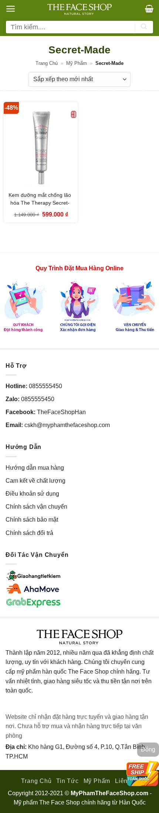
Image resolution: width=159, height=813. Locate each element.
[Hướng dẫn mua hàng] (79, 306)
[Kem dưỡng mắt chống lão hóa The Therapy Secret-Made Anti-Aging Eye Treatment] (41, 146)
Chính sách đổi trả (29, 533)
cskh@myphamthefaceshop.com (67, 425)
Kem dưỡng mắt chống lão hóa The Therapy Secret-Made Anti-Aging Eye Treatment (40, 206)
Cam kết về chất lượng (35, 480)
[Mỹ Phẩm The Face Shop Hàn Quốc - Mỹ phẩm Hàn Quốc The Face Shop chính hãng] (79, 9)
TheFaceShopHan (61, 412)
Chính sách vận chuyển (36, 506)
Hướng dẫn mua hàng (35, 468)
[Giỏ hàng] (149, 8)
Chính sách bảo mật (32, 519)
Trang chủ (46, 63)
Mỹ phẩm (76, 63)
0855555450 (45, 386)
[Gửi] (144, 27)
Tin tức (67, 781)
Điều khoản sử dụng (32, 493)
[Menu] (11, 9)
